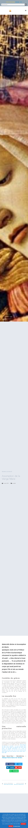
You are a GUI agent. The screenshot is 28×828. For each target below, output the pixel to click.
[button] (26, 10)
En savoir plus (16, 826)
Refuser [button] (10, 826)
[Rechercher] (26, 5)
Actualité (14, 483)
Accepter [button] (23, 823)
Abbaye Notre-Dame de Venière (12, 758)
